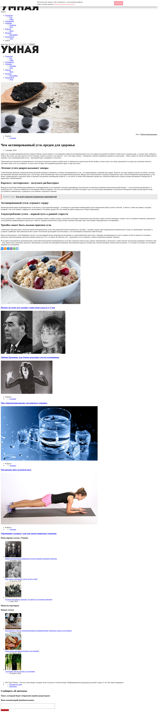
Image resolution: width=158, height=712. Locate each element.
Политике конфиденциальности (64, 4)
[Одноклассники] (5, 248)
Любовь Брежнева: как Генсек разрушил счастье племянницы (30, 357)
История (8, 33)
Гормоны (12, 25)
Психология (9, 37)
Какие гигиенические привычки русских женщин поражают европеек (31, 559)
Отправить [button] (5, 710)
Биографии (13, 35)
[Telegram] (17, 248)
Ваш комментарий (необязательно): (17, 700)
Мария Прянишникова (149, 134)
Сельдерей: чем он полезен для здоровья (20, 671)
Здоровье (8, 23)
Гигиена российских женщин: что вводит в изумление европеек (28, 599)
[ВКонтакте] (2, 248)
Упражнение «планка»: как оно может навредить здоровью (29, 533)
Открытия (9, 15)
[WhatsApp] (14, 248)
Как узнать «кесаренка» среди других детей (21, 579)
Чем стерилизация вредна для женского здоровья (24, 403)
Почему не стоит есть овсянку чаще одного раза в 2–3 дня (28, 307)
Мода (11, 31)
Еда (10, 17)
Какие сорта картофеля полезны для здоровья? (22, 651)
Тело (11, 27)
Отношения (9, 21)
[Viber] (11, 248)
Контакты (13, 686)
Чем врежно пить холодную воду (16, 470)
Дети (11, 39)
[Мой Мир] (8, 248)
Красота (8, 29)
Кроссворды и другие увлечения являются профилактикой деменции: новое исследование (38, 631)
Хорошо (118, 3)
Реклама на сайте (15, 684)
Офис (11, 19)
